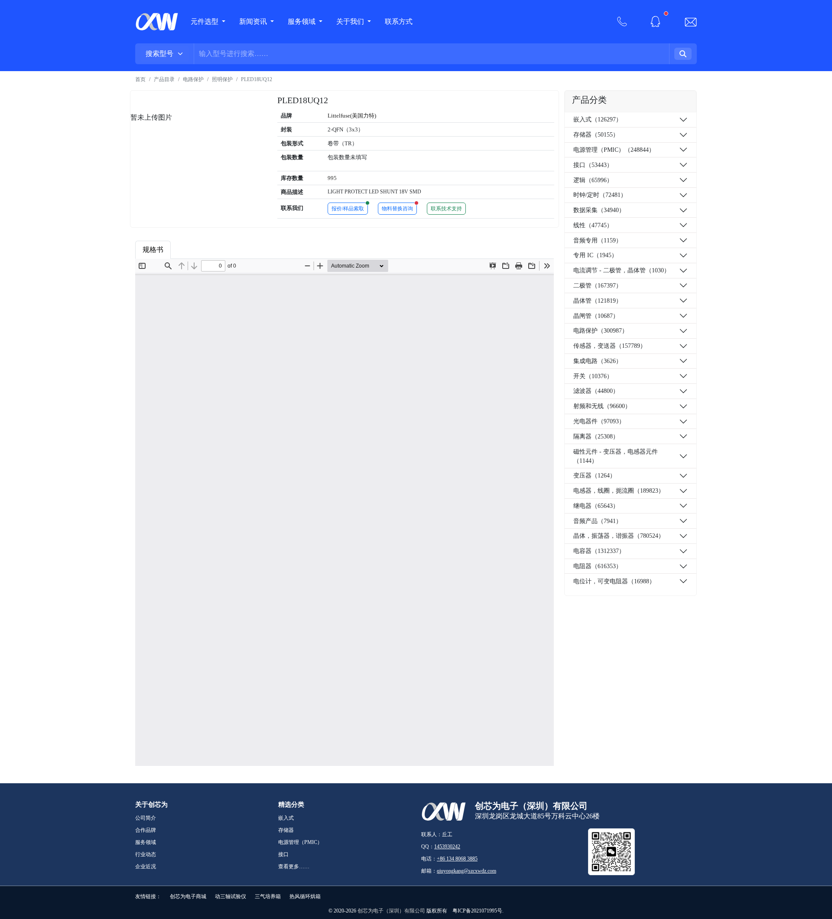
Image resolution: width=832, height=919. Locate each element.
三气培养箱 (268, 896)
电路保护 (193, 79)
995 (332, 178)
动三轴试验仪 (230, 896)
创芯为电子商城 (188, 896)
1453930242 (447, 847)
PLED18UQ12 (256, 79)
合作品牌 (145, 830)
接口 (283, 854)
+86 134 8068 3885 (457, 859)
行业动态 (145, 854)
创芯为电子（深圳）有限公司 (391, 911)
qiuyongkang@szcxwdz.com (466, 871)
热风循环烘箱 (305, 896)
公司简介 (145, 818)
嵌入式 (286, 818)
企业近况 (145, 866)
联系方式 (399, 21)
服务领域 (302, 21)
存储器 (286, 830)
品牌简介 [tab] (234, 249)
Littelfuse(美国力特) (352, 115)
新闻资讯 (254, 21)
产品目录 (164, 79)
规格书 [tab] (153, 249)
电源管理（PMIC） (300, 842)
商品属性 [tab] (192, 249)
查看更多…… (293, 866)
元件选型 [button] (204, 21)
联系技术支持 (446, 209)
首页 (140, 79)
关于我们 (351, 21)
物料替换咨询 (399, 207)
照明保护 (222, 79)
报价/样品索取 (350, 207)
